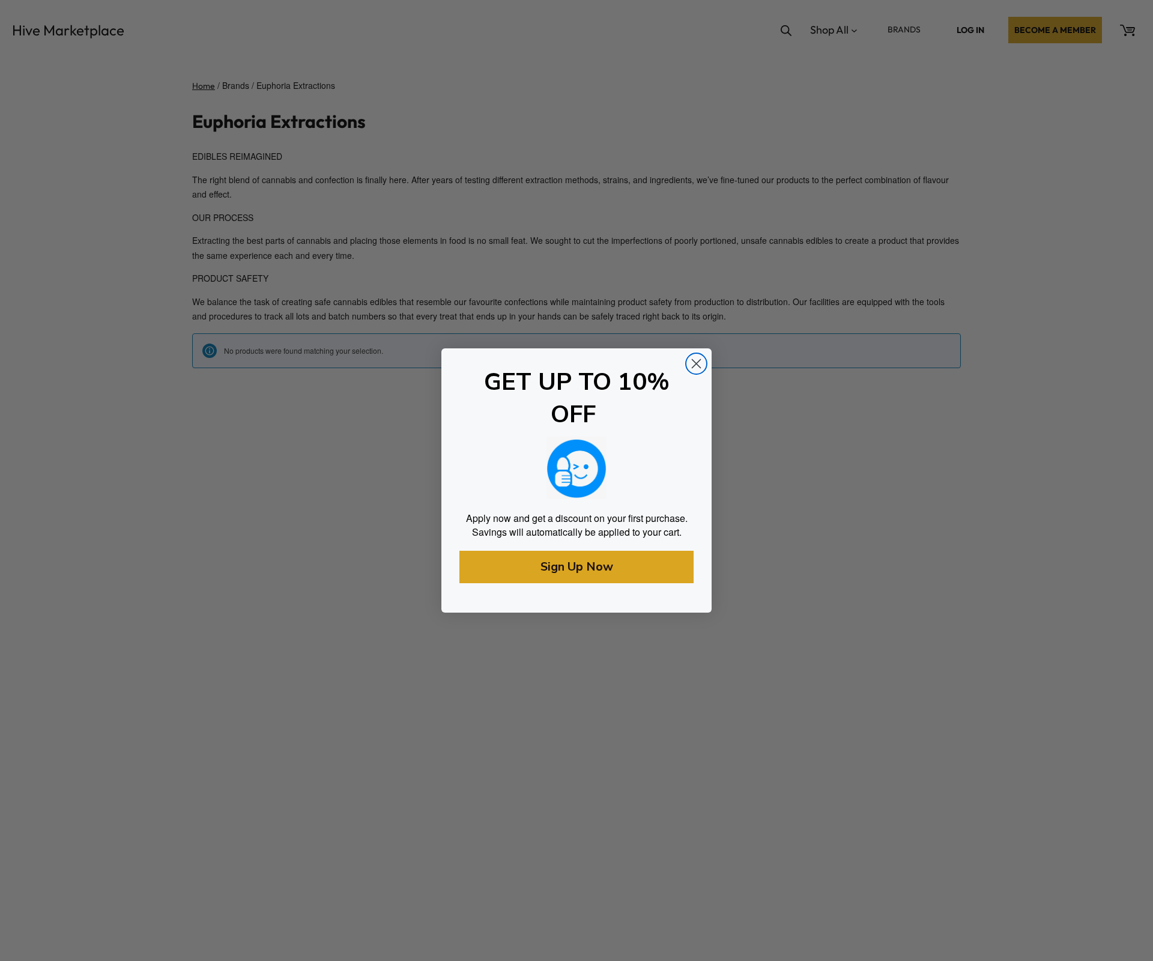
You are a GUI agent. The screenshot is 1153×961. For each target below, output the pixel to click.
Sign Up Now (576, 567)
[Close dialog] (696, 363)
